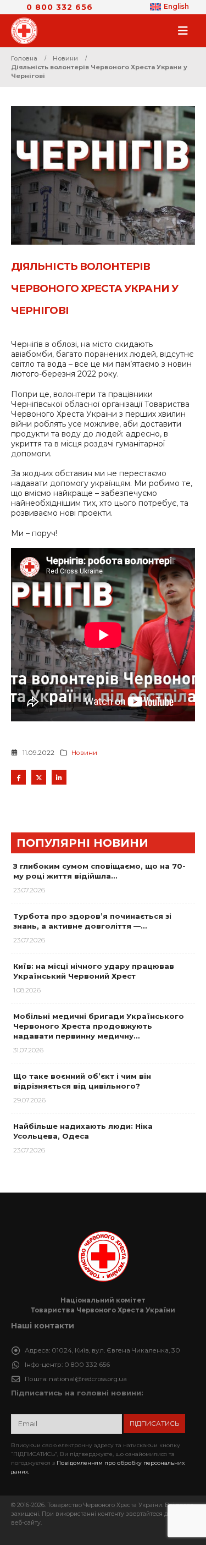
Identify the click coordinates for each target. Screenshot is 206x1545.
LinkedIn (59, 777)
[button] (186, 30)
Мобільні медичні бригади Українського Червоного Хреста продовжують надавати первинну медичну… (98, 1026)
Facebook (18, 777)
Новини (84, 753)
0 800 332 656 (59, 7)
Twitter (38, 777)
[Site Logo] (27, 30)
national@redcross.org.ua (88, 1379)
